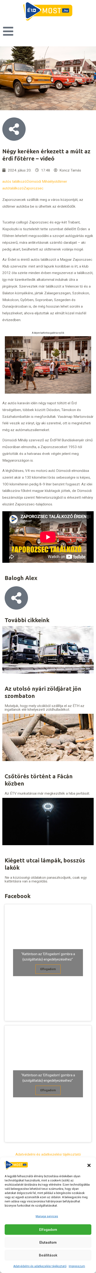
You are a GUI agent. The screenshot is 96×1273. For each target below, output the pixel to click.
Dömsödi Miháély (40, 181)
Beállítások (48, 1255)
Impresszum (77, 1266)
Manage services (47, 1216)
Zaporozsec (33, 188)
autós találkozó (14, 181)
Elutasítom (48, 1242)
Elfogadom (48, 1230)
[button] (89, 1165)
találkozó (16, 188)
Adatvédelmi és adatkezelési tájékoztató (39, 1266)
